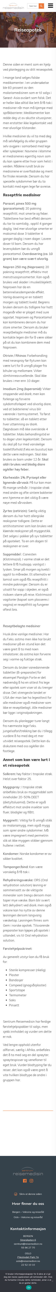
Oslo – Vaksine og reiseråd (28, 1217)
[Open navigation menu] (50, 5)
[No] (52, 1281)
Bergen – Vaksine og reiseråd (28, 1211)
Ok (28, 1287)
